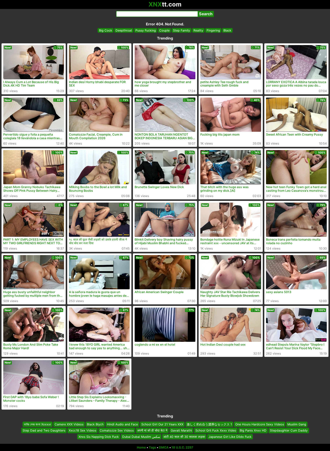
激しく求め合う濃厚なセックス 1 (209, 424)
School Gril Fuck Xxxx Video (215, 430)
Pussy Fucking (145, 30)
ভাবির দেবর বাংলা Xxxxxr (37, 424)
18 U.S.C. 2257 (182, 447)
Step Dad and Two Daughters (44, 430)
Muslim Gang (296, 424)
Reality (198, 30)
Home (141, 447)
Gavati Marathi (181, 430)
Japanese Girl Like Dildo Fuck (230, 437)
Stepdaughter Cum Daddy (289, 430)
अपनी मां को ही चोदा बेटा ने (152, 430)
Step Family (181, 30)
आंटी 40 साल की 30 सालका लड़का (184, 437)
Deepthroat (124, 30)
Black (227, 30)
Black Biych (95, 424)
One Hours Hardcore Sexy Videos (259, 424)
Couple (164, 30)
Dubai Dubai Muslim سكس (141, 437)
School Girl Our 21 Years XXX (162, 424)
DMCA (164, 447)
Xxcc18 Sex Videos (82, 430)
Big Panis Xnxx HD (253, 430)
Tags (152, 447)
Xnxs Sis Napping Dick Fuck (98, 437)
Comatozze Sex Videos (117, 430)
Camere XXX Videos (69, 424)
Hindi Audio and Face (122, 424)
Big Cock (105, 30)
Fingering (213, 30)
